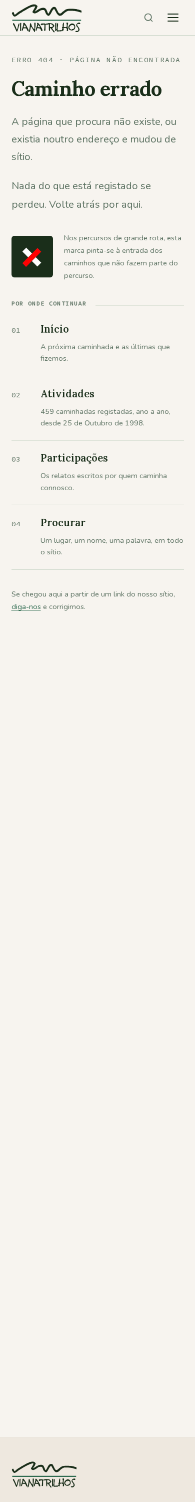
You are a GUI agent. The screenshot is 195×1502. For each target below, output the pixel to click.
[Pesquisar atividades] (149, 18)
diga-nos (26, 607)
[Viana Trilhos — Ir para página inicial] (47, 18)
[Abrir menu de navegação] (173, 18)
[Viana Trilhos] (44, 1496)
